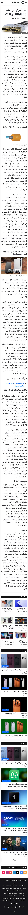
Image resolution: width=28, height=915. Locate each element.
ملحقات (4, 898)
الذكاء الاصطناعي (21, 885)
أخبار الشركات (21, 893)
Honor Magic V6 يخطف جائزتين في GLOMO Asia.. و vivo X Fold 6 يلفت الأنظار (15, 830)
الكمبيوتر (6, 895)
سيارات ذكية (14, 893)
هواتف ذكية (14, 885)
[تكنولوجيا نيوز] (18, 2)
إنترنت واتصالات (5, 888)
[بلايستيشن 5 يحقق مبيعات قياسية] (7, 635)
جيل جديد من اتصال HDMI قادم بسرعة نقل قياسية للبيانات (21, 627)
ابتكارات (9, 893)
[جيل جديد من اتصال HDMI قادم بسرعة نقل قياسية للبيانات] (21, 620)
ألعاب (5, 893)
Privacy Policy (6, 900)
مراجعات (19, 888)
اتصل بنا (16, 903)
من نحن (11, 903)
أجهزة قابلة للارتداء (13, 895)
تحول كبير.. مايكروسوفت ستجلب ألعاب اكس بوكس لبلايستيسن (7, 627)
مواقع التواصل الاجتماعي (17, 890)
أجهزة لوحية (21, 895)
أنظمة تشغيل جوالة (7, 885)
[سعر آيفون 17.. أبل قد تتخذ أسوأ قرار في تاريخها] (7, 603)
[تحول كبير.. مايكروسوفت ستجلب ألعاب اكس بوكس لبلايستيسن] (7, 620)
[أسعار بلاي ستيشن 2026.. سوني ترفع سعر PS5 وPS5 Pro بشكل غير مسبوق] (21, 603)
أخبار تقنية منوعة (14, 900)
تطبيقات (24, 888)
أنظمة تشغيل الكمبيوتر (20, 898)
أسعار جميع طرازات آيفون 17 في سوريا (15, 735)
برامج (13, 898)
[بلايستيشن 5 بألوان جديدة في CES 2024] (21, 635)
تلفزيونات (9, 898)
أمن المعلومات (8, 890)
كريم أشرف (23, 18)
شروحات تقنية (13, 888)
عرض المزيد (14, 859)
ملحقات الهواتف (22, 900)
